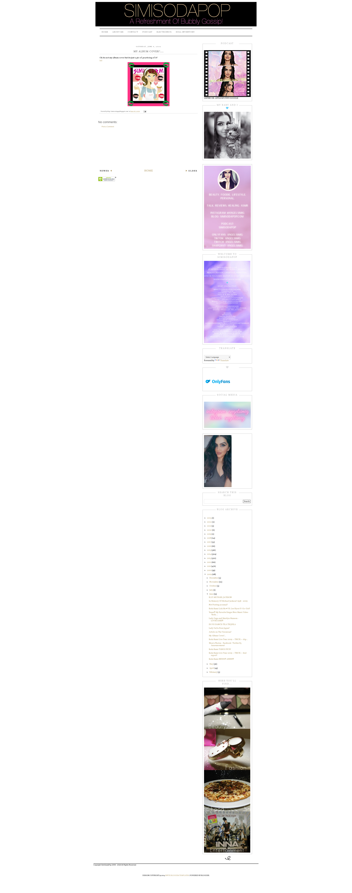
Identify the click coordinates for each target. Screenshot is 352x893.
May (211, 664)
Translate (224, 360)
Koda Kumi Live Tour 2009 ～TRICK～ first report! (228, 654)
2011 (209, 566)
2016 (209, 546)
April (212, 668)
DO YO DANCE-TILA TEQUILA (222, 624)
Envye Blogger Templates (177, 875)
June (211, 594)
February (213, 672)
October (213, 586)
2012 (209, 562)
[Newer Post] (105, 171)
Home (105, 32)
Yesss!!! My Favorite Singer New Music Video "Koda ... (228, 613)
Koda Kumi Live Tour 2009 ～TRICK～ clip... (228, 639)
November (214, 582)
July (211, 590)
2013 (209, 558)
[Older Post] (191, 171)
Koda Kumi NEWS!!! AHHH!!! (221, 659)
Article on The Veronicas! (220, 632)
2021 (209, 526)
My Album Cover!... (217, 635)
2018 (209, 538)
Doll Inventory (185, 32)
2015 (209, 550)
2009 (209, 574)
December (214, 578)
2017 (209, 542)
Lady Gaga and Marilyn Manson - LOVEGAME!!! (224, 619)
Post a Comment (108, 127)
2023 (209, 518)
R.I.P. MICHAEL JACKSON (220, 597)
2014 (209, 554)
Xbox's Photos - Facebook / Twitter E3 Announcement (225, 644)
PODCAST (147, 32)
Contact (133, 32)
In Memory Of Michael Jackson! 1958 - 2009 (228, 601)
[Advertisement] (148, 148)
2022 (209, 522)
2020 (209, 530)
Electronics (164, 32)
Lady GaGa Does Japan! (219, 628)
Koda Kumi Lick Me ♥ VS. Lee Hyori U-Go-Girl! (229, 608)
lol (101, 60)
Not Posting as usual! (218, 605)
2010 (209, 570)
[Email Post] (144, 111)
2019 (209, 534)
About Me (117, 32)
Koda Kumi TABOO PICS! (220, 649)
